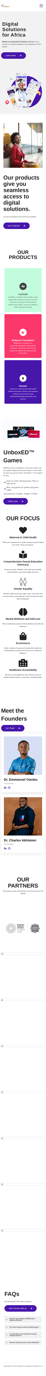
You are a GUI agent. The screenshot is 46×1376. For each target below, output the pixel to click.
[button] (41, 5)
